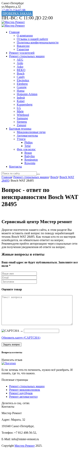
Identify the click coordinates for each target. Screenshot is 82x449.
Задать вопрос (11, 344)
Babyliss (29, 156)
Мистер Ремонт (24, 445)
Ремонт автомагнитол (23, 396)
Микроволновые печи (31, 132)
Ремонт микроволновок (24, 389)
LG (19, 108)
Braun (28, 152)
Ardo (20, 63)
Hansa (20, 90)
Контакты (15, 166)
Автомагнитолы (27, 135)
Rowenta (29, 163)
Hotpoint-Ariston (27, 94)
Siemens (22, 121)
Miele (20, 111)
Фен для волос (26, 149)
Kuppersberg (24, 104)
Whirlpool (23, 114)
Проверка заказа (17, 13)
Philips (28, 142)
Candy (21, 77)
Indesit (21, 97)
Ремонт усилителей (22, 52)
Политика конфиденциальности (38, 42)
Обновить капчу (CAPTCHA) (21, 337)
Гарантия (23, 49)
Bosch (20, 73)
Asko (20, 66)
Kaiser (21, 101)
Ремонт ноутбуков (21, 393)
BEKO (21, 70)
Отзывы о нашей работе (32, 39)
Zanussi (21, 125)
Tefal (27, 145)
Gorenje (22, 87)
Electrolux (23, 80)
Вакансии (23, 46)
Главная (14, 32)
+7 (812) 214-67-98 (13, 10)
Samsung (22, 118)
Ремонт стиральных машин (27, 56)
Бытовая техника (20, 128)
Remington (31, 159)
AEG (20, 59)
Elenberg (22, 83)
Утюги (21, 139)
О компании (25, 35)
